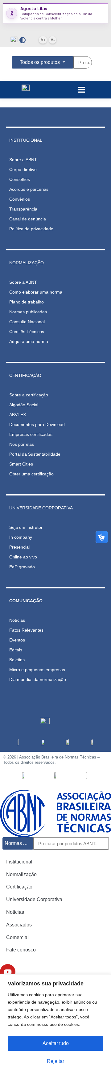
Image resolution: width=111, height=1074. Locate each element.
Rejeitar (55, 1061)
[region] (55, 1024)
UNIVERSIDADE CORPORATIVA (41, 507)
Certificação (19, 886)
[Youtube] (7, 972)
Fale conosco (21, 949)
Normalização (21, 874)
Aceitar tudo (56, 1043)
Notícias (15, 912)
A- (53, 39)
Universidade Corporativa (34, 899)
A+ (43, 39)
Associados (19, 924)
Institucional (19, 861)
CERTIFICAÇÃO (25, 375)
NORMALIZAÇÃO (26, 262)
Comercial (17, 937)
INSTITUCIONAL (25, 140)
